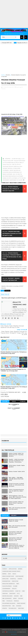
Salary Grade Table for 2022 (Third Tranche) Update (16, 503)
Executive (15, 581)
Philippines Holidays (8, 603)
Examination (6, 581)
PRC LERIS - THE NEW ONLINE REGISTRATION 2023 (16, 479)
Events (20, 578)
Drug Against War (8, 576)
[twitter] (5, 618)
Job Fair (5, 593)
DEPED (4, 573)
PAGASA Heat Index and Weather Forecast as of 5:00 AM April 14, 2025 (11, 233)
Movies (16, 595)
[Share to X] (4, 394)
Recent (14, 515)
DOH (9, 573)
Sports (4, 608)
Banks (20, 568)
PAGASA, (3, 88)
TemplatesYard (12, 632)
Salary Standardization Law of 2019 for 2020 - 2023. (16, 491)
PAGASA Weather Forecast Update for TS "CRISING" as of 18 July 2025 (13, 370)
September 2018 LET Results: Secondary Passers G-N (15, 539)
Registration (6, 605)
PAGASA (8, 75)
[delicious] (24, 618)
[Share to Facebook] (5, 394)
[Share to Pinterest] (7, 394)
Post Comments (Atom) (14, 399)
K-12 (18, 593)
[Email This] (1, 394)
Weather (21, 608)
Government (6, 588)
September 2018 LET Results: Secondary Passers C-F (15, 533)
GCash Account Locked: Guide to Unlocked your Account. (16, 485)
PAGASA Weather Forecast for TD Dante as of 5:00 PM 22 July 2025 (14, 352)
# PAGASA (7, 290)
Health (14, 588)
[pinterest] (10, 618)
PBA (3, 600)
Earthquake (19, 576)
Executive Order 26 (8, 583)
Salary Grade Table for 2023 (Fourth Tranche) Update (16, 455)
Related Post (5, 337)
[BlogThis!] (2, 394)
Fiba (17, 583)
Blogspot (14, 634)
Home (2, 75)
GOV (12, 42)
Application (13, 568)
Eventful (13, 578)
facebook (22, 401)
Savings (18, 605)
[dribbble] (15, 618)
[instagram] (22, 618)
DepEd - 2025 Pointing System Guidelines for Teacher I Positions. (16, 461)
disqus (14, 401)
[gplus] (8, 618)
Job (23, 591)
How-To (17, 591)
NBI (21, 595)
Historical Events (8, 591)
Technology (12, 608)
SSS (13, 605)
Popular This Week (5, 516)
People (16, 600)
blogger (5, 401)
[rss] (17, 618)
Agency (4, 568)
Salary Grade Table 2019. (17, 471)
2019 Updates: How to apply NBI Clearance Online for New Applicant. (17, 497)
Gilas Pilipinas (6, 586)
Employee (5, 578)
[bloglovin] (13, 618)
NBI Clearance (6, 598)
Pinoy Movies (21, 603)
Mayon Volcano (7, 595)
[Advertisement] (14, 14)
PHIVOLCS (9, 600)
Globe (15, 586)
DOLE (14, 573)
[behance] (20, 618)
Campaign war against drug (11, 571)
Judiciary (12, 593)
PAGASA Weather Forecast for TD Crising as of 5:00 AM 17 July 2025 (10, 188)
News (15, 598)
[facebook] (3, 618)
